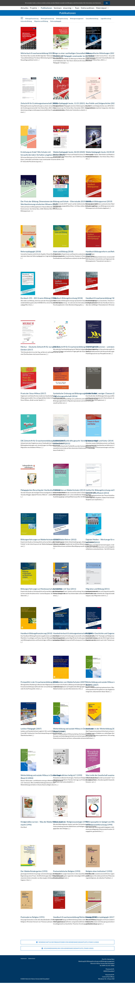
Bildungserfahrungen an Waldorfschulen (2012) (40, 539)
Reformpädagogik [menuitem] (55, 21)
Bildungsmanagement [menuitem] (76, 18)
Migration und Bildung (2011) (98, 589)
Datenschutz (98, 3)
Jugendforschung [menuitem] (106, 18)
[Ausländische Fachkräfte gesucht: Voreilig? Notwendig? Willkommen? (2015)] (61, 415)
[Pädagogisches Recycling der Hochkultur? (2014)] (28, 465)
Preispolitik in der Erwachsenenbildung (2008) (39, 682)
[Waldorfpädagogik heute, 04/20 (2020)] (61, 127)
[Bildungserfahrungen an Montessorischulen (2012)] (28, 563)
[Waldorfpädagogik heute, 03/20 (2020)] (93, 127)
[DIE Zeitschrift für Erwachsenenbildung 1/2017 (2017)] (61, 321)
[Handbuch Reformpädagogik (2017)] (93, 892)
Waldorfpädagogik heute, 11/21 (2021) (69, 103)
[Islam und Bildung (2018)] (61, 226)
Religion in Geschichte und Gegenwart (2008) (104, 633)
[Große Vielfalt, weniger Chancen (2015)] (93, 368)
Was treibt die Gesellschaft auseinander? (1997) (105, 775)
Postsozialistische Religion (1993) (66, 871)
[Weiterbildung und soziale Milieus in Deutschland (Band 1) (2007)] (61, 703)
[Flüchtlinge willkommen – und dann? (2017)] (93, 321)
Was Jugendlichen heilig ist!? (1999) (67, 775)
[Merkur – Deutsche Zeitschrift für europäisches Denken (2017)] (28, 321)
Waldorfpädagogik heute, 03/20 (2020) (102, 152)
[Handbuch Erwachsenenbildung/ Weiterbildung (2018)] (92, 273)
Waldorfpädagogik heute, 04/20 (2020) (69, 152)
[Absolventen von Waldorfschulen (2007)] (61, 657)
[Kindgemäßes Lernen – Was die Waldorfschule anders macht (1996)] (28, 796)
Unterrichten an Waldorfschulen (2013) (69, 490)
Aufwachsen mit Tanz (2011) (64, 589)
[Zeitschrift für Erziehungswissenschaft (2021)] (28, 78)
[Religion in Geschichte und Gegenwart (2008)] (93, 608)
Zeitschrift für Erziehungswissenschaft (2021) (39, 103)
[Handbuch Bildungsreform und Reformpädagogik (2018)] (93, 226)
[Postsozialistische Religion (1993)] (59, 846)
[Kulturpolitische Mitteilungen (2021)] (93, 28)
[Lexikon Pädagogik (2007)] (28, 703)
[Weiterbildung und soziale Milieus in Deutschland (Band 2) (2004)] (28, 750)
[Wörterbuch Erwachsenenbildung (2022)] (28, 28)
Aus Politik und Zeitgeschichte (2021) (101, 103)
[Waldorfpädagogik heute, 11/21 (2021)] (61, 78)
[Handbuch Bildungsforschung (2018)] (61, 273)
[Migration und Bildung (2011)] (93, 563)
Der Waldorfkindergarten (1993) (34, 871)
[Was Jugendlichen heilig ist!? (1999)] (61, 750)
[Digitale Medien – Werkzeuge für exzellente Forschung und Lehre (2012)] (93, 514)
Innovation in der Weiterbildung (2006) (102, 728)
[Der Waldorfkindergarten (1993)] (28, 846)
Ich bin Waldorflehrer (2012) (64, 539)
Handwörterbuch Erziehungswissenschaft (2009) (73, 633)
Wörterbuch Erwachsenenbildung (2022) (37, 53)
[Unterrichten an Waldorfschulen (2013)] (61, 465)
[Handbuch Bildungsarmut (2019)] (93, 176)
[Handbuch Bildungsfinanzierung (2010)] (28, 608)
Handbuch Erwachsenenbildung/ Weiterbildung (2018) (108, 298)
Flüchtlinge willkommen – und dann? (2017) (103, 347)
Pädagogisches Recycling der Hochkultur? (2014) (40, 490)
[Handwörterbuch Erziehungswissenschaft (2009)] (61, 608)
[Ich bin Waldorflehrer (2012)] (61, 514)
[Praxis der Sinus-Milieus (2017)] (28, 368)
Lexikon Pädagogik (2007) (31, 728)
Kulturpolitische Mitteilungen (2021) (101, 53)
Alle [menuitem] (22, 18)
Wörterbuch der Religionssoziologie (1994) (70, 822)
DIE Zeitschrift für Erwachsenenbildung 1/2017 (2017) (75, 347)
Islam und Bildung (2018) (63, 251)
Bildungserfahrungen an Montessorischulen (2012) (41, 589)
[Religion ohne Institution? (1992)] (93, 846)
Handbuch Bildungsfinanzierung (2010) (36, 633)
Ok (107, 3)
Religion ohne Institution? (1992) (99, 871)
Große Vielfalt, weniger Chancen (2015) (102, 393)
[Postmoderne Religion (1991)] (27, 892)
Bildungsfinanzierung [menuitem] (31, 18)
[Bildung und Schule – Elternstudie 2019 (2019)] (61, 176)
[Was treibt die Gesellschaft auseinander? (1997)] (93, 750)
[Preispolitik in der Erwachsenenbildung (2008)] (28, 657)
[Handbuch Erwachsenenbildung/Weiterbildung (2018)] (59, 892)
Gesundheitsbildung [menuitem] (92, 18)
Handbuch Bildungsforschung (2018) (68, 298)
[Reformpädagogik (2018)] (28, 226)
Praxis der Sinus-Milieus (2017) (33, 393)
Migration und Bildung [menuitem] (41, 21)
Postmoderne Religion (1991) (33, 917)
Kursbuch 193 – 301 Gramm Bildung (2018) (38, 298)
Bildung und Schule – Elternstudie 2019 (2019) (72, 201)
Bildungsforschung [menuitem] (62, 18)
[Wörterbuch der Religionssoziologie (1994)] (60, 796)
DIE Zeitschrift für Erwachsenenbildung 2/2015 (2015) (43, 441)
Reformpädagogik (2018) (31, 251)
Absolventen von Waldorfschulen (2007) (69, 682)
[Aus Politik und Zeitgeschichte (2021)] (93, 78)
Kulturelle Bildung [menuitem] (26, 21)
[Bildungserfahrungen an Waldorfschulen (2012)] (28, 514)
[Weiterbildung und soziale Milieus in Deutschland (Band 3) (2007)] (93, 657)
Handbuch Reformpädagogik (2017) (100, 917)
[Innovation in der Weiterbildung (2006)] (93, 703)
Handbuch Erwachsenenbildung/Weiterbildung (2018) (75, 917)
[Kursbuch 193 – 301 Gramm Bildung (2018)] (28, 273)
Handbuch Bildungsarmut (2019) (99, 201)
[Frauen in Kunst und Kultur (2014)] (93, 415)
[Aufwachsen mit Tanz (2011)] (61, 563)
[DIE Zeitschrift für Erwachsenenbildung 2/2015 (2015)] (28, 415)
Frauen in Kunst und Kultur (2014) (99, 441)
